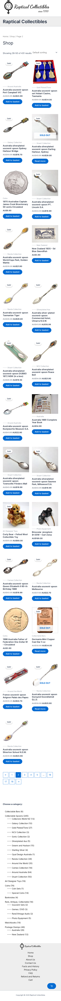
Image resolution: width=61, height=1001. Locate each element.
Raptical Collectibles (25, 21)
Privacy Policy (30, 970)
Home (5, 36)
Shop (12, 36)
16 (50, 775)
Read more (40, 161)
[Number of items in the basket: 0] (51, 986)
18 (12, 781)
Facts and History (30, 966)
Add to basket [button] (12, 101)
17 (6, 781)
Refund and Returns (30, 976)
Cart (31, 980)
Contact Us (30, 963)
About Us (30, 959)
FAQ (31, 973)
